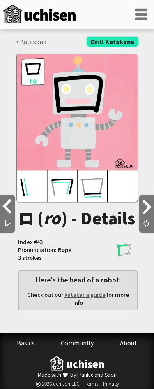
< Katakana (31, 41)
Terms (91, 383)
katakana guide (85, 294)
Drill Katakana (112, 41)
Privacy (111, 383)
